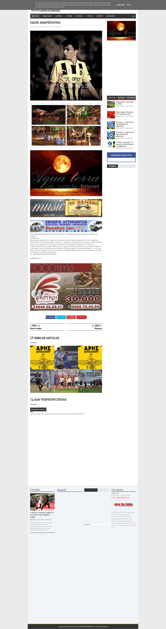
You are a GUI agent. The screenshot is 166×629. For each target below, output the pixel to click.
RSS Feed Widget (121, 92)
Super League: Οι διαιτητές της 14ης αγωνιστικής (124, 113)
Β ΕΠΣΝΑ (79, 16)
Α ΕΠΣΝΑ (58, 16)
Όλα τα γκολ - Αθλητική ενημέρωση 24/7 (83, 626)
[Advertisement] (44, 470)
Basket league (36, 328)
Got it (129, 5)
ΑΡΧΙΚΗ (36, 16)
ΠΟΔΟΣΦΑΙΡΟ (111, 16)
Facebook (51, 317)
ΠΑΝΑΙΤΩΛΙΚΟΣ (47, 16)
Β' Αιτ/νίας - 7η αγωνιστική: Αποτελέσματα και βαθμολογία (125, 124)
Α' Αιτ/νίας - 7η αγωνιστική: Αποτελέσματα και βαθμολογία (125, 134)
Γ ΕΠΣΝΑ (89, 16)
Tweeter (62, 317)
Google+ (72, 317)
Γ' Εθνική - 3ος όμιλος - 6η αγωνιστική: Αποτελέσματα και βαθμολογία (125, 144)
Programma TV (87, 524)
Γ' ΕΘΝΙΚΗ (69, 16)
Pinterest (82, 317)
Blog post (98, 328)
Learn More (120, 5)
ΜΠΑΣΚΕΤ (100, 16)
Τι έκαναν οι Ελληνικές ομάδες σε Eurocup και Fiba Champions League (42, 515)
